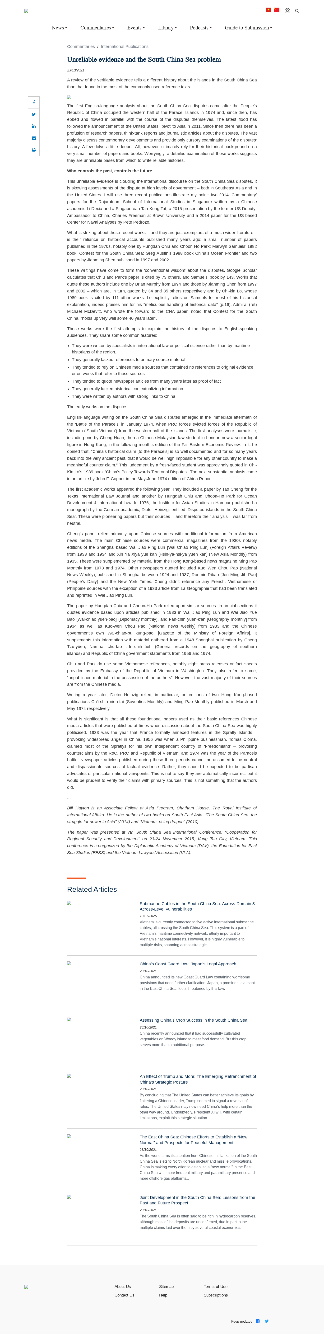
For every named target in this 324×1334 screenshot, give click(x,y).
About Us (123, 1286)
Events (134, 28)
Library (166, 28)
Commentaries (95, 28)
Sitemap (166, 1286)
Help (163, 1295)
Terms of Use (215, 1286)
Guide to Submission (247, 28)
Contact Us (124, 1295)
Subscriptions (216, 1295)
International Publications (125, 46)
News (58, 28)
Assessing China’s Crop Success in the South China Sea (193, 1020)
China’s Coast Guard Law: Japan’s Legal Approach (188, 964)
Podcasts (199, 28)
